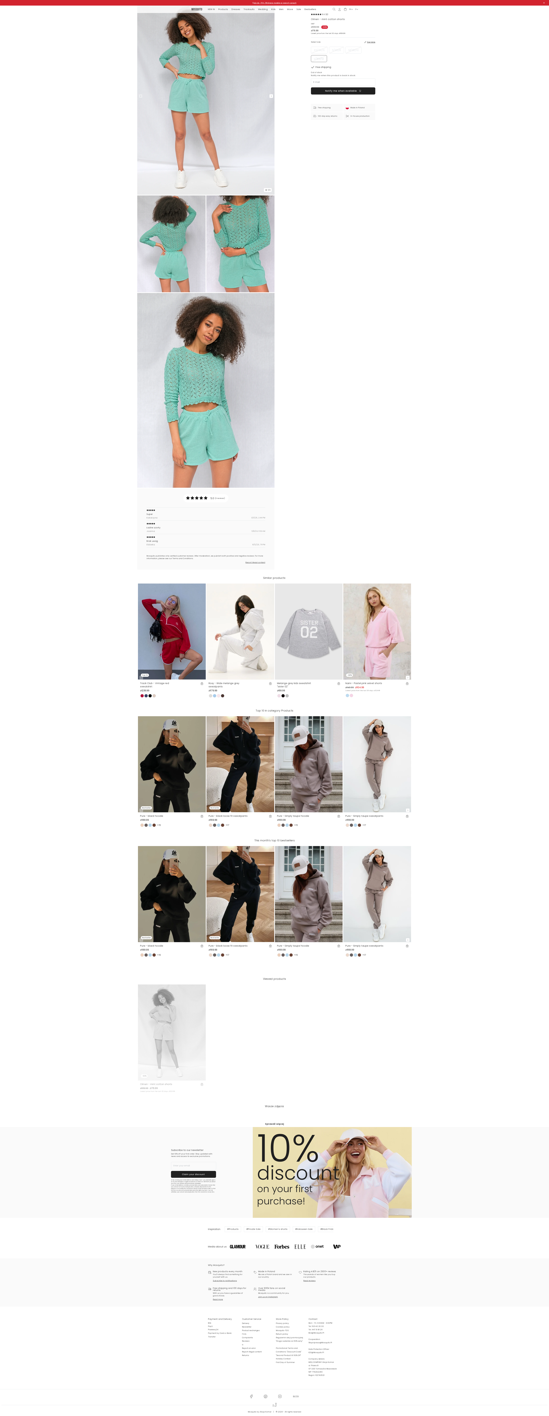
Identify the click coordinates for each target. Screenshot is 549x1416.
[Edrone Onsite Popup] (274, 708)
